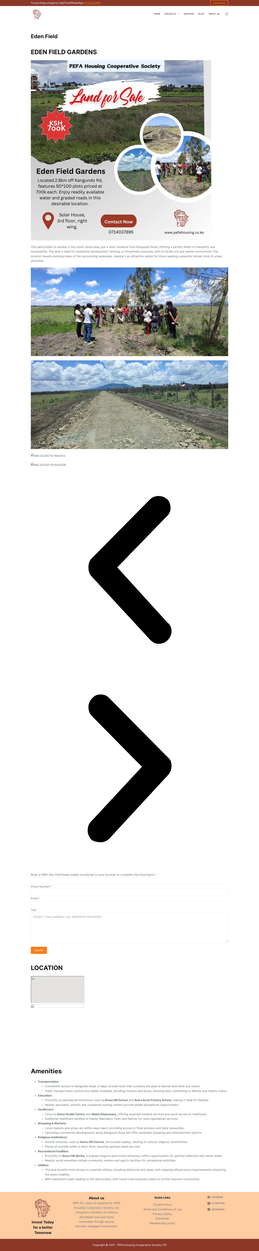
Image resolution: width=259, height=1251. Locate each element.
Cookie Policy (162, 1204)
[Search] (226, 13)
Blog (201, 13)
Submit (38, 950)
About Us (214, 13)
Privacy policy (162, 1214)
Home (157, 13)
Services (189, 13)
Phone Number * (41, 886)
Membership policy (162, 1223)
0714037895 (93, 3)
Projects (170, 13)
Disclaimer (162, 1218)
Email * (35, 898)
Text (33, 910)
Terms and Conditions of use (162, 1209)
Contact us (219, 3)
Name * (151, 874)
